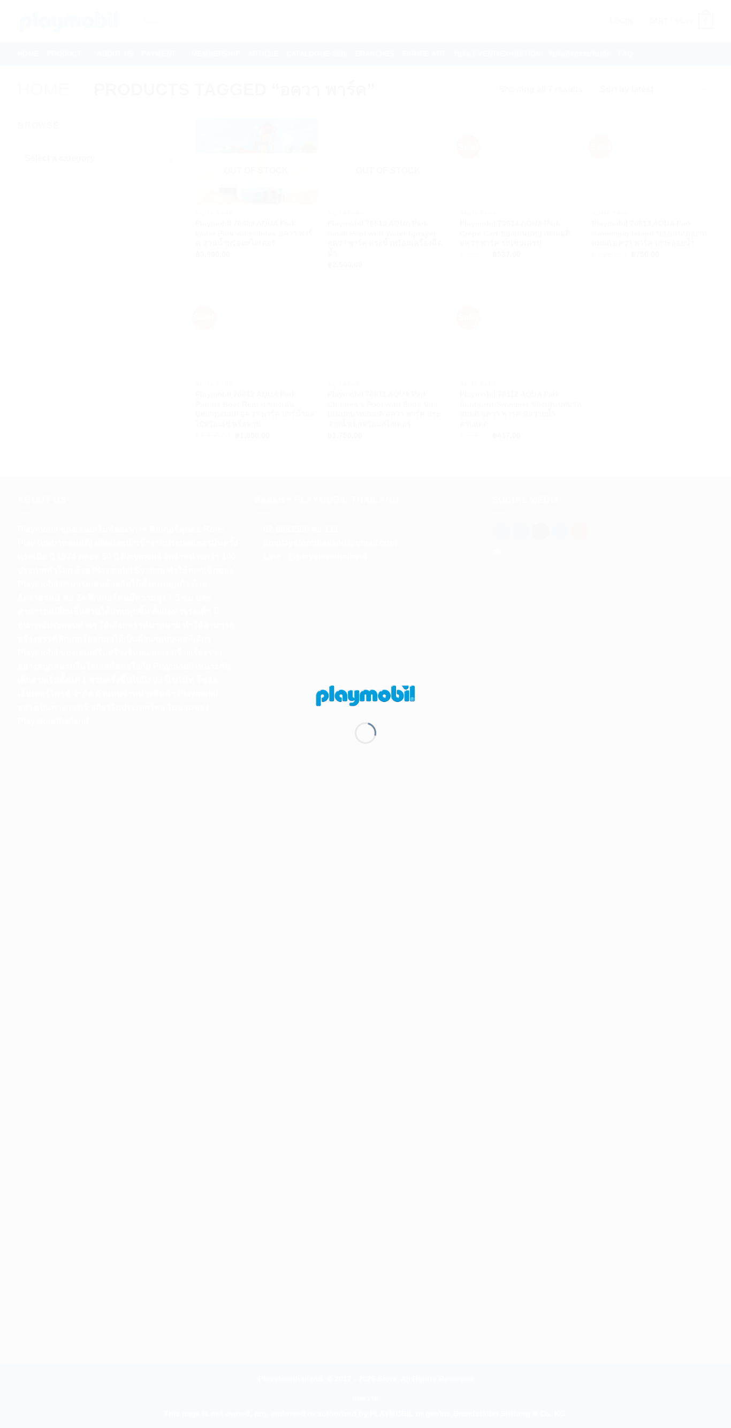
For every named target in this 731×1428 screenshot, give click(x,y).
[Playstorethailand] (365, 694)
